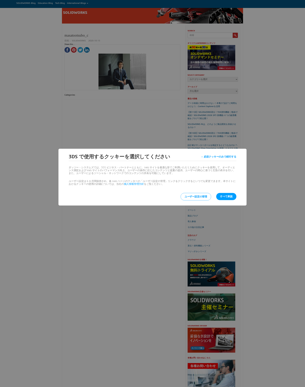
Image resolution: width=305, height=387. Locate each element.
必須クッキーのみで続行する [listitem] (220, 156)
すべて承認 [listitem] (226, 196)
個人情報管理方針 (134, 184)
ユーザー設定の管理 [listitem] (196, 196)
